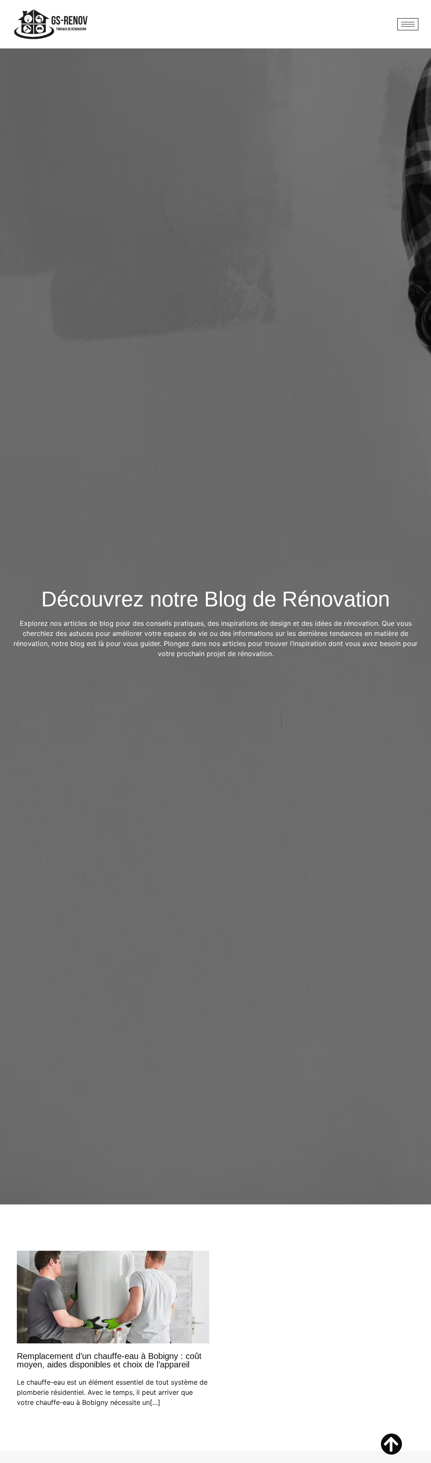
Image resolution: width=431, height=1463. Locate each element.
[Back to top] (391, 1444)
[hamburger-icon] (407, 24)
